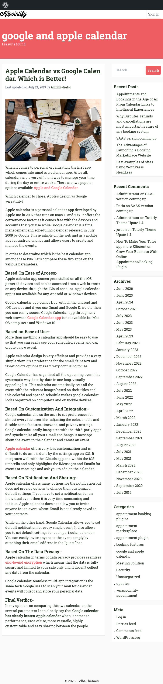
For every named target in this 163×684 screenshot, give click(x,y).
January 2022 (127, 424)
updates (122, 583)
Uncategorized (128, 576)
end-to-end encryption (23, 562)
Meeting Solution (130, 563)
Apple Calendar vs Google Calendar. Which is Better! (52, 75)
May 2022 (124, 404)
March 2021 (125, 465)
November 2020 (129, 479)
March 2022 (125, 417)
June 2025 (124, 295)
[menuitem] (5, 5)
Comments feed (129, 630)
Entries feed (126, 624)
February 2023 (128, 343)
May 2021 (123, 458)
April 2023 (124, 336)
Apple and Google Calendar (56, 187)
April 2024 (124, 302)
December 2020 (128, 472)
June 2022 (124, 397)
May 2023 (124, 329)
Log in (121, 617)
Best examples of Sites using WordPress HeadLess (134, 167)
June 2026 (124, 288)
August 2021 (126, 445)
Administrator (61, 87)
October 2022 (127, 370)
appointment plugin (132, 537)
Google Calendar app (44, 317)
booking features (130, 544)
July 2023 (124, 315)
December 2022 (128, 356)
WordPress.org (128, 637)
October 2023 (127, 309)
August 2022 (126, 383)
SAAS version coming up (136, 138)
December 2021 (128, 431)
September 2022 (129, 377)
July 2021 (123, 451)
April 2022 (124, 411)
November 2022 (129, 363)
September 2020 (129, 485)
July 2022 (124, 390)
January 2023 (127, 349)
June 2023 (124, 322)
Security (123, 570)
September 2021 (129, 438)
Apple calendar (17, 448)
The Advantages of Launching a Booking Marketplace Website (133, 150)
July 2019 (123, 492)
